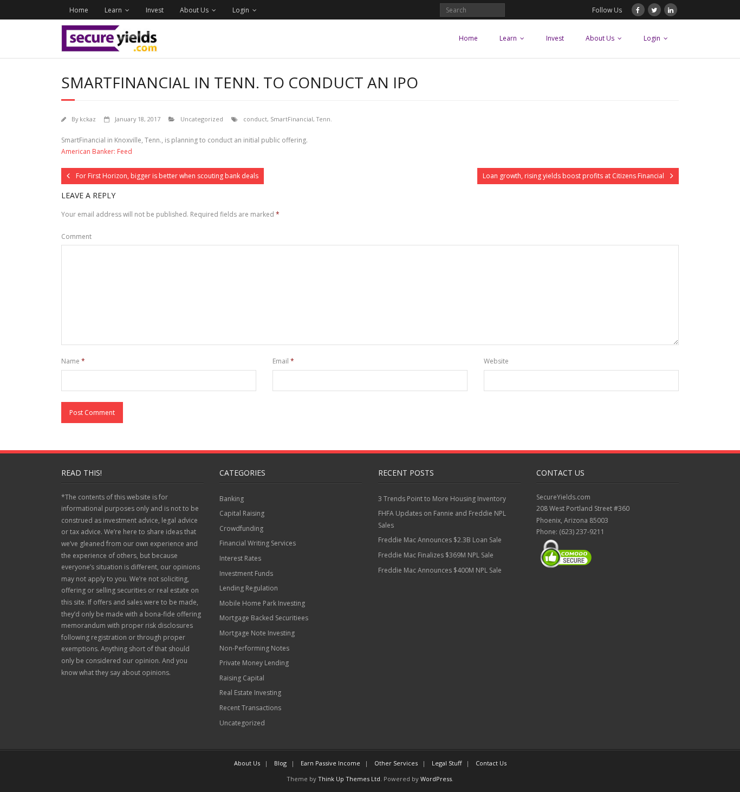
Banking (231, 498)
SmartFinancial (291, 119)
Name (73, 361)
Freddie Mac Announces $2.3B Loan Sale (440, 539)
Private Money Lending (254, 662)
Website (496, 361)
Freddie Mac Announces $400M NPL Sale (440, 570)
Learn (113, 10)
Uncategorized (201, 119)
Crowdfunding (241, 528)
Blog (280, 763)
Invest (155, 10)
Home (78, 10)
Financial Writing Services (257, 543)
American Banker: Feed (96, 151)
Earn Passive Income (330, 763)
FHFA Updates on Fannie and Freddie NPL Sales (442, 519)
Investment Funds (246, 573)
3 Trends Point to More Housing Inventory (442, 498)
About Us (194, 10)
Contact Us (491, 763)
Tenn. (324, 119)
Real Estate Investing (250, 692)
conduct (255, 119)
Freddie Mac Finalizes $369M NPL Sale (436, 555)
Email (283, 361)
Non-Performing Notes (254, 648)
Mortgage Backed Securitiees (263, 617)
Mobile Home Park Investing (262, 603)
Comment (76, 236)
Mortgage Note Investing (257, 633)
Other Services (396, 763)
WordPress (436, 779)
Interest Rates (240, 558)
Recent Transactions (250, 707)
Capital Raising (241, 513)
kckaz (88, 119)
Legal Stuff (447, 763)
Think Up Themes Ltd (349, 779)
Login (240, 10)
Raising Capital (241, 678)
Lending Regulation (248, 588)
